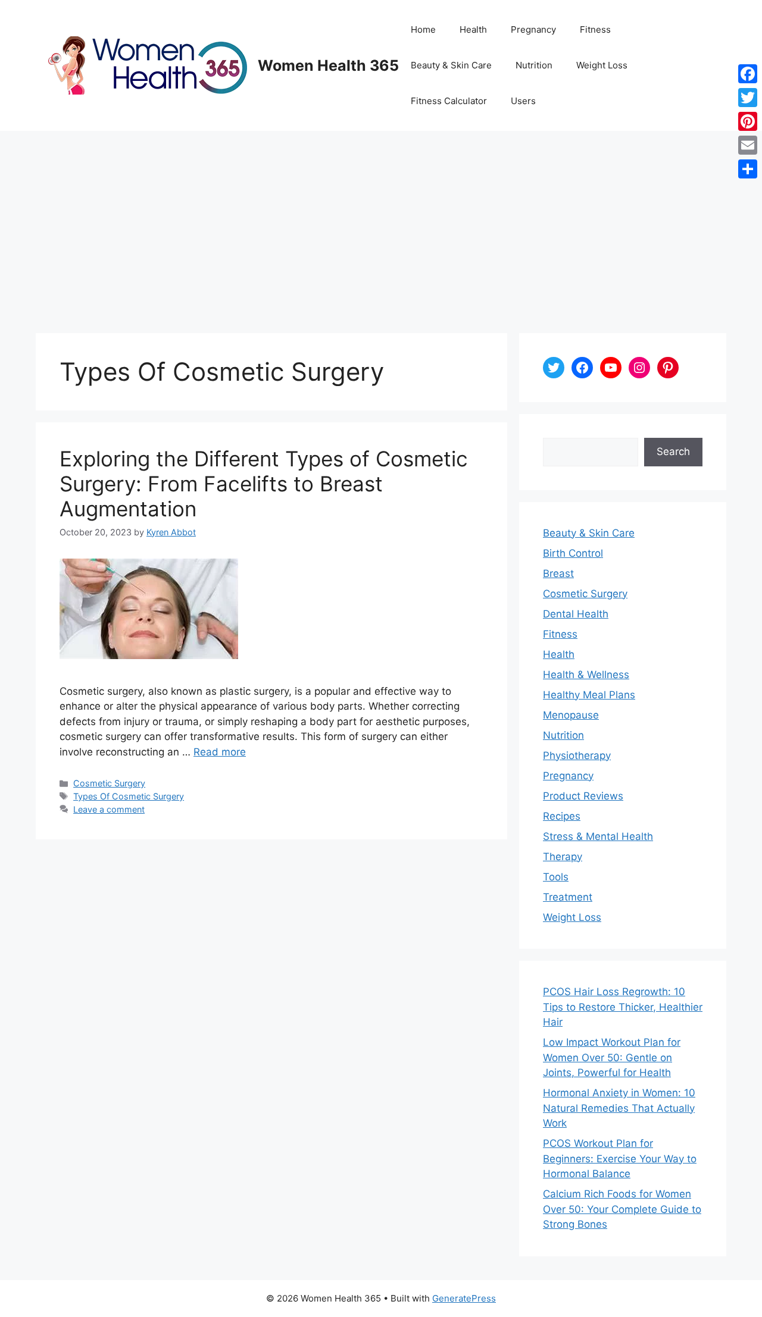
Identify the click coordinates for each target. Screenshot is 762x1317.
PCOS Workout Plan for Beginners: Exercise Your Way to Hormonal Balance (620, 1158)
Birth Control (573, 553)
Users (523, 100)
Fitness (595, 29)
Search (673, 451)
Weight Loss (601, 65)
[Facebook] (748, 74)
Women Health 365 (328, 65)
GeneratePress (464, 1298)
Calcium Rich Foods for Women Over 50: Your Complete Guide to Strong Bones (622, 1209)
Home (423, 29)
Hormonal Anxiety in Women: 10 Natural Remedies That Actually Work (619, 1108)
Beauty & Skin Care (451, 65)
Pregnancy (533, 29)
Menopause (571, 715)
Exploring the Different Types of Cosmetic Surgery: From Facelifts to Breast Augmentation (264, 483)
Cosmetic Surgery (109, 783)
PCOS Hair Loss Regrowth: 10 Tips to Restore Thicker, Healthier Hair (622, 1007)
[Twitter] (748, 97)
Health (473, 29)
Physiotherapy (577, 755)
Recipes (561, 816)
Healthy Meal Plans (589, 695)
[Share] (748, 169)
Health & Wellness (586, 675)
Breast (558, 573)
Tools (556, 877)
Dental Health (575, 614)
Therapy (562, 857)
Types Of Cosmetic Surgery (128, 796)
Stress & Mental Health (598, 836)
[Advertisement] (381, 220)
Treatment (567, 897)
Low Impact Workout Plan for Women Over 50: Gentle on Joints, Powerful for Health (611, 1057)
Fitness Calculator (449, 100)
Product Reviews (583, 796)
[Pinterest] (748, 121)
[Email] (748, 145)
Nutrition (534, 65)
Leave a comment (109, 809)
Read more (219, 752)
